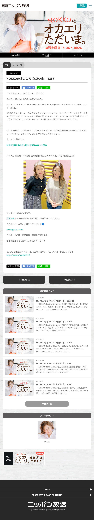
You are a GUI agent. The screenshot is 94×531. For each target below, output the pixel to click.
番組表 (81, 6)
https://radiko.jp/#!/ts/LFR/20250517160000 (26, 144)
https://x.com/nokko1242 (18, 254)
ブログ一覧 (17, 65)
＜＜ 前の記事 (24, 279)
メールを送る (78, 55)
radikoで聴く (16, 55)
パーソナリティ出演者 (47, 55)
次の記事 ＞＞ (70, 279)
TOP (6, 65)
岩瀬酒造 (10, 218)
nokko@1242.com (14, 229)
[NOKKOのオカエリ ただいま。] (47, 32)
